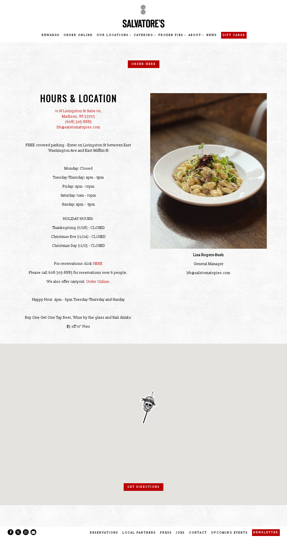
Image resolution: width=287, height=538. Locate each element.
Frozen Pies (171, 35)
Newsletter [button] (265, 532)
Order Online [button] (78, 35)
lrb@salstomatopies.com (78, 127)
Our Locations (113, 35)
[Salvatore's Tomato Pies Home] (143, 16)
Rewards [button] (51, 35)
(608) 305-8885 (78, 122)
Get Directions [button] (143, 487)
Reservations (104, 532)
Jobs (180, 532)
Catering (144, 35)
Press (166, 532)
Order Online (97, 281)
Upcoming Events (229, 532)
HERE (98, 263)
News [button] (212, 35)
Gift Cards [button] (233, 35)
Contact (198, 532)
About (195, 35)
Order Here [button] (143, 64)
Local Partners (139, 532)
